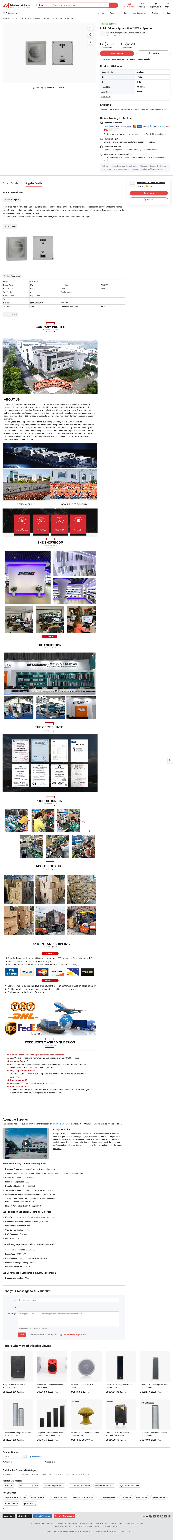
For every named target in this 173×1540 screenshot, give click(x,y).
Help (125, 13)
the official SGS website (63, 1123)
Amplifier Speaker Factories (15, 1497)
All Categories (11, 13)
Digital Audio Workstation (129, 1485)
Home (5, 18)
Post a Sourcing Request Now (73, 1335)
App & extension (139, 13)
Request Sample (143, 59)
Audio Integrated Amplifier (79, 1485)
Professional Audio (50, 18)
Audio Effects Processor (104, 1485)
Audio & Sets (35, 18)
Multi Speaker (141, 1497)
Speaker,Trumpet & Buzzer (54, 1485)
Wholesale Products (86, 1524)
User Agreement (100, 1531)
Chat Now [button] (155, 53)
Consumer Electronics (18, 18)
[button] (106, 5)
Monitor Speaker (37, 1497)
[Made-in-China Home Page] (16, 5)
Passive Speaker (66, 18)
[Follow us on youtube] (161, 1516)
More (5, 1508)
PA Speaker (49, 1462)
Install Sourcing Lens (65, 1516)
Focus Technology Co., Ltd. (69, 1531)
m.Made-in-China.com (92, 1526)
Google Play (24, 1516)
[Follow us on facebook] (150, 1516)
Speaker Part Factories (58, 1497)
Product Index (129, 1524)
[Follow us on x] (154, 1516)
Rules (169, 13)
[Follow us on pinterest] (165, 1516)
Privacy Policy (125, 1531)
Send (22, 1335)
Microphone (41, 1217)
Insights (140, 1524)
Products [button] (43, 5)
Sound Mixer (52, 1217)
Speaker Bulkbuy (29, 1503)
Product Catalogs (38, 1456)
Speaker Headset (159, 1497)
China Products (47, 1524)
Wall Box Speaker (11, 1503)
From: (14, 1300)
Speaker (31, 1217)
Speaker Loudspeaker (107, 1497)
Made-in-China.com (75, 1526)
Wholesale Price (101, 1524)
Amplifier (23, 1217)
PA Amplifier (7, 1462)
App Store (9, 1516)
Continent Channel (116, 1524)
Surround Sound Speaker (28, 1485)
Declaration (113, 1531)
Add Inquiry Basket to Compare (50, 87)
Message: (12, 1313)
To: (15, 1307)
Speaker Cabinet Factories (83, 1497)
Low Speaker (126, 1497)
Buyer (112, 13)
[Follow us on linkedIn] (169, 1516)
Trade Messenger (43, 1516)
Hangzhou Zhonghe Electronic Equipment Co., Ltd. (126, 33)
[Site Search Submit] (113, 5)
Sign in (167, 6)
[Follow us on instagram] (158, 1516)
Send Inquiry (117, 53)
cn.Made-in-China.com (110, 1526)
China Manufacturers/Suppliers (66, 1524)
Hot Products (35, 1524)
